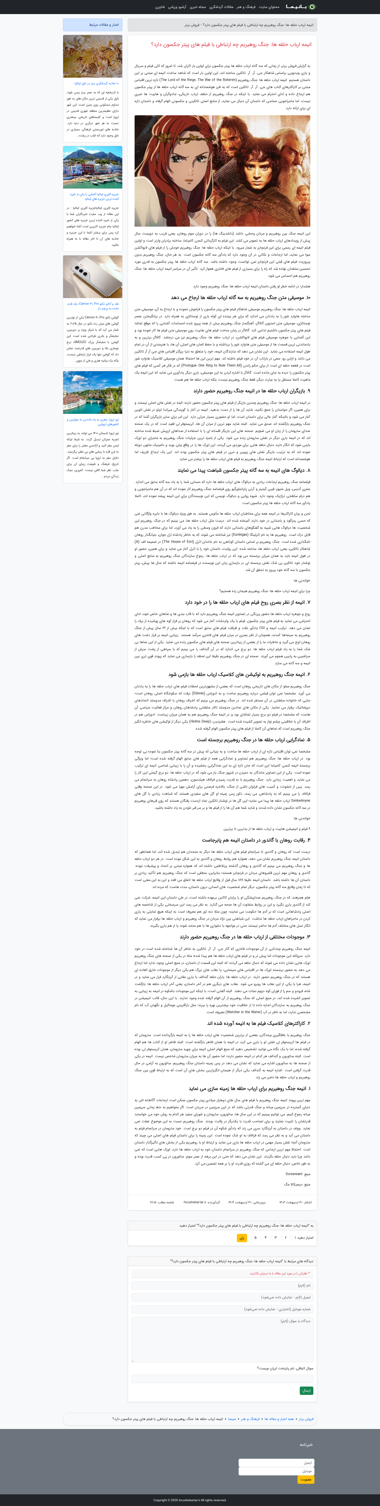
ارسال (307, 1390)
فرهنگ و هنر (246, 7)
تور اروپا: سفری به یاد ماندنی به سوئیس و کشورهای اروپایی (93, 422)
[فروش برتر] (301, 7)
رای (242, 1238)
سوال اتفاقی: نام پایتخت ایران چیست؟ (285, 1368)
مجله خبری (198, 7)
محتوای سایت (269, 7)
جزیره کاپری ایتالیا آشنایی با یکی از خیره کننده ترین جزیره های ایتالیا (94, 196)
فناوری (159, 7)
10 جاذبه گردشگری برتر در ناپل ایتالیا (97, 83)
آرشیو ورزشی (177, 7)
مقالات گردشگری (221, 7)
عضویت (306, 1479)
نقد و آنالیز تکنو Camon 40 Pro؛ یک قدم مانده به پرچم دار (93, 306)
